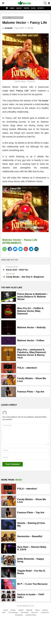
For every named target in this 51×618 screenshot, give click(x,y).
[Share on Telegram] (31, 249)
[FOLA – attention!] (8, 368)
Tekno (37, 610)
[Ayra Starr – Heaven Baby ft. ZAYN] (8, 548)
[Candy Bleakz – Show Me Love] (8, 380)
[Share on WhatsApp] (4, 249)
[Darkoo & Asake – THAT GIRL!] (8, 596)
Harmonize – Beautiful (29, 536)
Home (5, 610)
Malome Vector (10, 260)
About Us (34, 612)
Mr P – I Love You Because (32, 584)
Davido (13, 610)
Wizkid (20, 610)
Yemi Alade (24, 612)
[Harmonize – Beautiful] (8, 536)
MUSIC (19, 8)
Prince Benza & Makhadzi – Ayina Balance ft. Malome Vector (32, 297)
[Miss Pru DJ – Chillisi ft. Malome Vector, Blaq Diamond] (8, 311)
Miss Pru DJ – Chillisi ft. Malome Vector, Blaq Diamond (30, 311)
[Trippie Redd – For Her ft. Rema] (8, 572)
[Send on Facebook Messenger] (15, 249)
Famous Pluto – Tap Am (30, 391)
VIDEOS (26, 8)
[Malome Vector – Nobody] (8, 327)
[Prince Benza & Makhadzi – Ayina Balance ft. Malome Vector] (8, 296)
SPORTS (40, 8)
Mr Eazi (45, 610)
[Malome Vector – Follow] (8, 341)
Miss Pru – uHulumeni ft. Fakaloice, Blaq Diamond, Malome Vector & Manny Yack (31, 353)
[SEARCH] (45, 3)
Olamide (29, 610)
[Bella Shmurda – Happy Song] (8, 560)
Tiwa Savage (13, 612)
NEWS (12, 8)
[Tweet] (20, 249)
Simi (3, 612)
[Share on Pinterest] (26, 249)
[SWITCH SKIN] (49, 3)
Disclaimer (19, 615)
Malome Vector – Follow (30, 340)
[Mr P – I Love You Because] (8, 584)
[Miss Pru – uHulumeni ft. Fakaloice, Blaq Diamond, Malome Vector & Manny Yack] (8, 353)
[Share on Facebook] (10, 249)
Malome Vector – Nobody (31, 327)
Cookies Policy (31, 615)
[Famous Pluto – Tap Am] (8, 392)
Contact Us (45, 612)
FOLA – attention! (27, 367)
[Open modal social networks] (36, 249)
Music (18, 480)
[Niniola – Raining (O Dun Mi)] (8, 524)
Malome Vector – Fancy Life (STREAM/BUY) (19, 241)
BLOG (33, 8)
